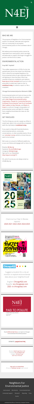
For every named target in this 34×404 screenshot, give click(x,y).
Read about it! (6, 81)
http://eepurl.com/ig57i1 (9, 155)
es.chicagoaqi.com (20, 284)
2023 (19, 224)
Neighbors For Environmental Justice (17, 384)
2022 (15, 224)
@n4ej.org (11, 147)
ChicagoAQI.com (20, 281)
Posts (30, 393)
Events (17, 396)
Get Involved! (6, 390)
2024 (24, 224)
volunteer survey (9, 135)
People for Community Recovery (21, 101)
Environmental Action (25, 390)
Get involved (15, 81)
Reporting (24, 393)
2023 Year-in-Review (17, 355)
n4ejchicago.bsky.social (19, 351)
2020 (6, 224)
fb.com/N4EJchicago (14, 149)
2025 (28, 224)
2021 (10, 224)
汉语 (9, 286)
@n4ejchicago (13, 151)
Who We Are (15, 390)
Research (17, 393)
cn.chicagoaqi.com (19, 286)
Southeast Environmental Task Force (13, 103)
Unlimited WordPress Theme (12, 402)
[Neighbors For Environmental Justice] (17, 20)
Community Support (7, 393)
